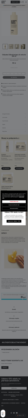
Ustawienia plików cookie (14, 201)
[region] (14, 201)
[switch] (3, 414)
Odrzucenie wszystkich (14, 208)
